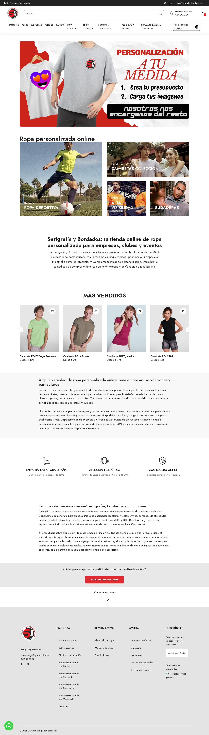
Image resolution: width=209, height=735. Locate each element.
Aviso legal (136, 655)
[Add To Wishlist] (52, 311)
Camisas (60, 25)
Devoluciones (102, 655)
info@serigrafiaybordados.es (189, 3)
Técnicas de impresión (70, 655)
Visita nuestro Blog (68, 640)
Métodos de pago (104, 648)
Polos (25, 25)
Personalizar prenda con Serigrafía (69, 675)
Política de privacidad (142, 662)
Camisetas (13, 25)
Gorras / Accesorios (105, 27)
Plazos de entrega (104, 640)
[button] (20, 330)
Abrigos (49, 25)
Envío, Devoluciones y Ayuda (17, 3)
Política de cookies (141, 670)
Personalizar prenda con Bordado (69, 664)
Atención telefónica (141, 640)
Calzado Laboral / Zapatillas (152, 27)
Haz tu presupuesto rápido (104, 579)
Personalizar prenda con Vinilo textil (69, 697)
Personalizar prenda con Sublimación (69, 686)
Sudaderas (36, 25)
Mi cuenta (136, 648)
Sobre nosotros (66, 648)
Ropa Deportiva (72, 27)
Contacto (168, 3)
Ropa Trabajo (88, 27)
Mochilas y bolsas (128, 27)
